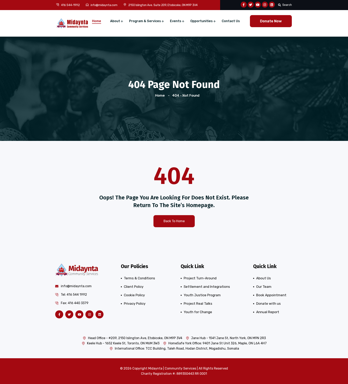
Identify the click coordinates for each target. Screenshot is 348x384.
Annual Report (267, 312)
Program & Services (145, 21)
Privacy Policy (134, 303)
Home (96, 21)
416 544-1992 (70, 5)
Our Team (263, 287)
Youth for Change (198, 312)
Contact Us (231, 21)
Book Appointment (271, 295)
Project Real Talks (198, 303)
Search (287, 5)
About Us (263, 278)
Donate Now (271, 21)
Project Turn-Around (200, 278)
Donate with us (268, 303)
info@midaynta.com (104, 5)
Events (175, 21)
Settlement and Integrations (207, 287)
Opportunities (201, 21)
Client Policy (133, 287)
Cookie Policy (134, 295)
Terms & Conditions (139, 278)
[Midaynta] (72, 23)
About (115, 21)
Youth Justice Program (202, 295)
